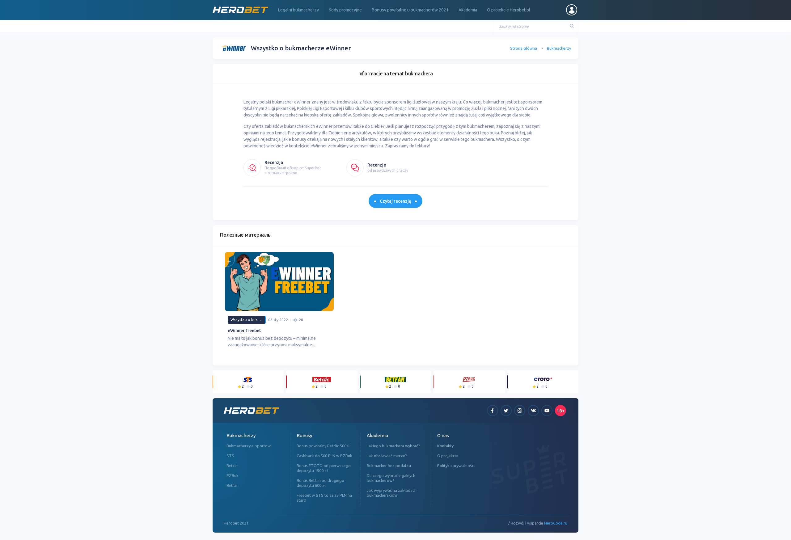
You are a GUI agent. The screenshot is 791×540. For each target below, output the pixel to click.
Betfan (232, 485)
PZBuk (232, 475)
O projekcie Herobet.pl (508, 9)
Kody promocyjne (345, 9)
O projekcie (447, 456)
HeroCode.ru (555, 523)
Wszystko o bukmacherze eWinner (248, 320)
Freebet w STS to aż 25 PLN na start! (324, 497)
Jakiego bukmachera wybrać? (393, 446)
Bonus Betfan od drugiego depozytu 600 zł (320, 482)
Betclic (232, 465)
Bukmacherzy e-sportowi (249, 446)
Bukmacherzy (559, 48)
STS (230, 456)
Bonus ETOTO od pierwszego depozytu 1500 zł (324, 468)
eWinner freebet (244, 330)
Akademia (468, 9)
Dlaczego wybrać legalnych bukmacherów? (391, 478)
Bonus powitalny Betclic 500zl (323, 446)
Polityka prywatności (456, 465)
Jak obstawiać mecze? (387, 456)
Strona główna (523, 48)
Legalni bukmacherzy (298, 9)
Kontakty (445, 446)
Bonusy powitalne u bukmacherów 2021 (410, 9)
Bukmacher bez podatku (389, 465)
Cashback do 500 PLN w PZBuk (324, 456)
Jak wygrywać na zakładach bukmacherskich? (392, 492)
